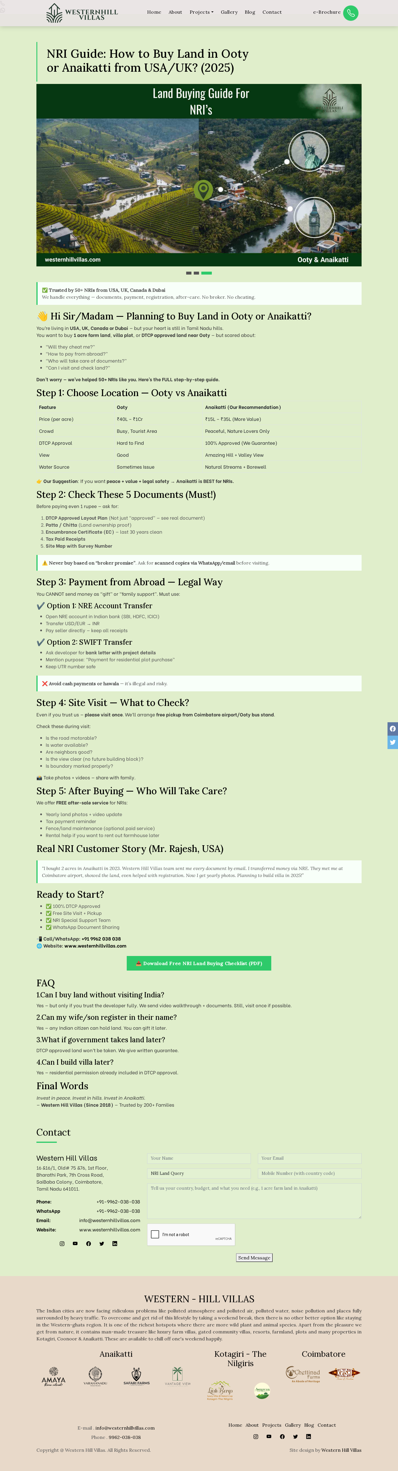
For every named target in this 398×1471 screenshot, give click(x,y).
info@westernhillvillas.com (109, 1220)
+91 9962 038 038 (101, 938)
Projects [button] (200, 12)
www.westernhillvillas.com (95, 945)
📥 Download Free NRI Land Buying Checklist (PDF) (199, 963)
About (175, 12)
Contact (272, 12)
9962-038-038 (125, 1437)
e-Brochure (327, 12)
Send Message (254, 1258)
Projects (271, 1425)
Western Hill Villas (341, 1450)
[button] (188, 273)
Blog (250, 12)
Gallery (229, 12)
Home (154, 12)
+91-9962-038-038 (118, 1201)
